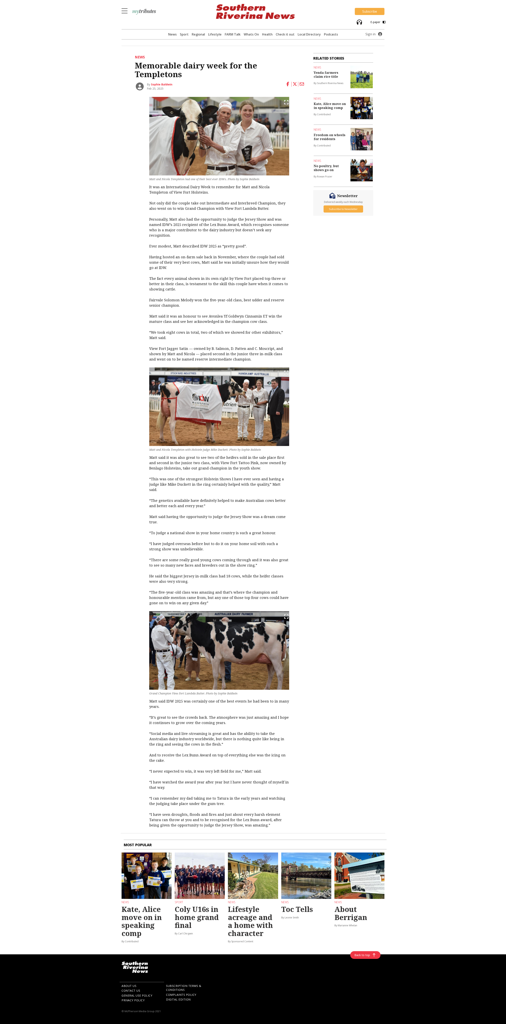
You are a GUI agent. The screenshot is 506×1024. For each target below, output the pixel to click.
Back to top (362, 955)
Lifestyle (215, 34)
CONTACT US (131, 990)
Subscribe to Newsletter (343, 209)
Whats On (251, 34)
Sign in (370, 34)
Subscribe (369, 11)
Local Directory (309, 34)
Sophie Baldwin (161, 84)
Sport (184, 34)
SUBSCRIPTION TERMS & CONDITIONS (183, 988)
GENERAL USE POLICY (137, 995)
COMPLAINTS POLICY (181, 995)
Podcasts (331, 34)
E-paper (375, 22)
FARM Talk (233, 34)
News (172, 34)
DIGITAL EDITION (178, 999)
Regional (198, 34)
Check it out (285, 34)
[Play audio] (359, 22)
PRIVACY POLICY (133, 1000)
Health (267, 34)
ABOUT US (129, 986)
